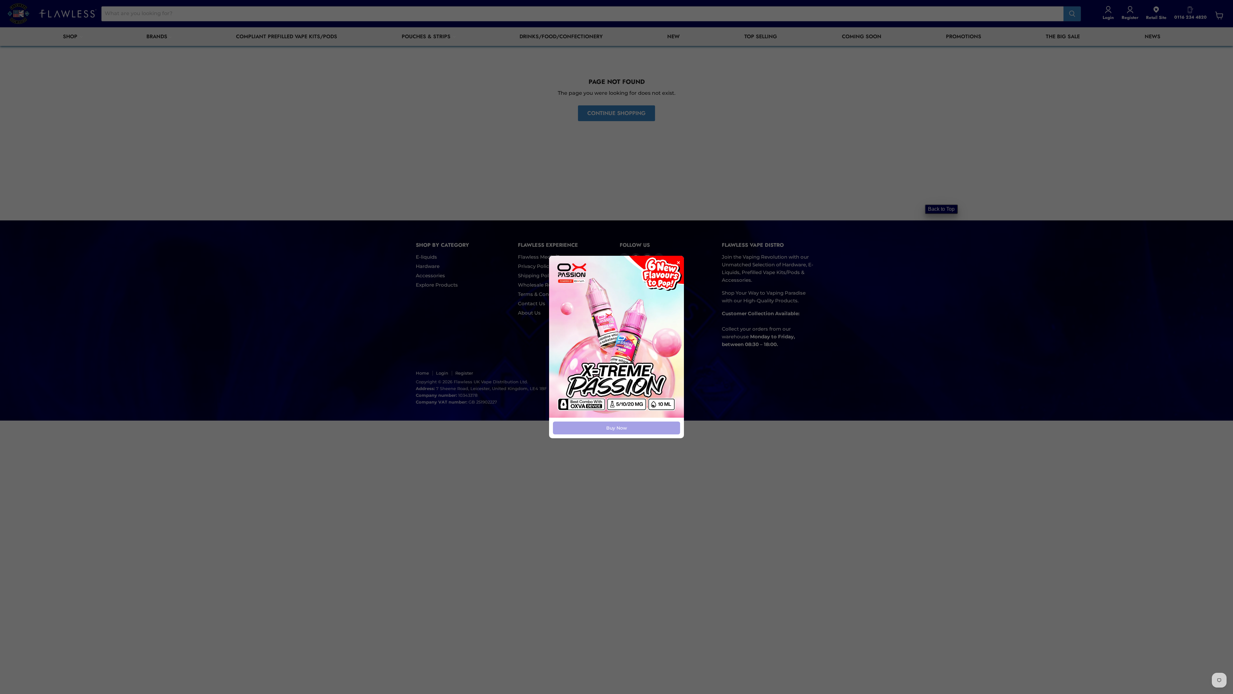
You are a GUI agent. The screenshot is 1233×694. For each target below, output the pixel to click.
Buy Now (616, 428)
